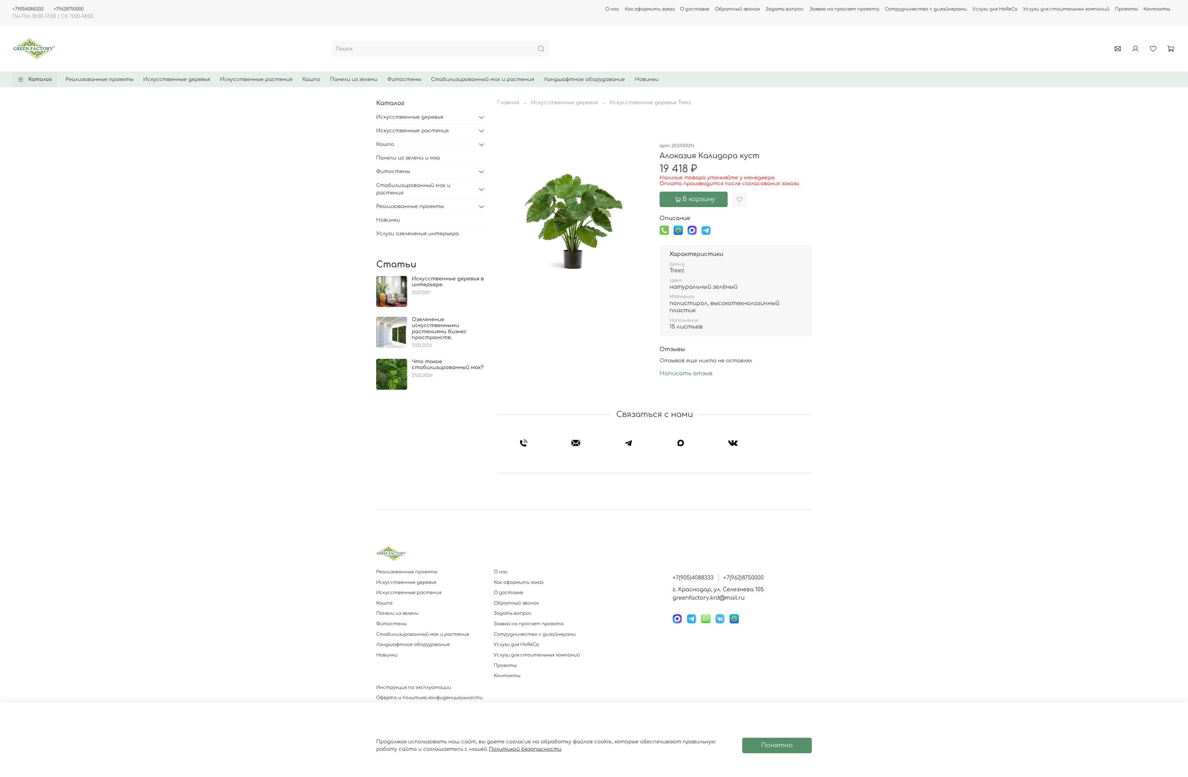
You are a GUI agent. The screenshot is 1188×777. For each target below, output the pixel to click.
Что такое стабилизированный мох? (448, 364)
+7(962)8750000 (743, 578)
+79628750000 (69, 8)
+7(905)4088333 (693, 578)
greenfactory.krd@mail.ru (709, 598)
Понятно (777, 745)
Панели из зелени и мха (408, 158)
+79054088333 (27, 8)
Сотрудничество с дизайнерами (926, 8)
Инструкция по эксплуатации (413, 687)
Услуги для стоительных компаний (1066, 8)
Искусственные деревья (176, 79)
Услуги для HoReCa (995, 8)
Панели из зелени (353, 79)
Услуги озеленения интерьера (417, 233)
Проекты (1126, 8)
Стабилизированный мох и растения (482, 79)
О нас (612, 8)
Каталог (40, 79)
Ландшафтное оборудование (584, 79)
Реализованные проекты (99, 79)
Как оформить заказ (649, 8)
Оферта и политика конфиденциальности (429, 697)
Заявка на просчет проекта (844, 8)
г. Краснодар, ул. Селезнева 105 (718, 589)
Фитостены (404, 79)
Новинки (647, 79)
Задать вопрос (785, 8)
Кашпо (311, 79)
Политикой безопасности (525, 749)
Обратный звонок (737, 8)
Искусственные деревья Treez (650, 102)
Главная (508, 102)
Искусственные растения (256, 79)
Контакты (1156, 8)
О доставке (694, 8)
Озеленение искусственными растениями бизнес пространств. (439, 328)
